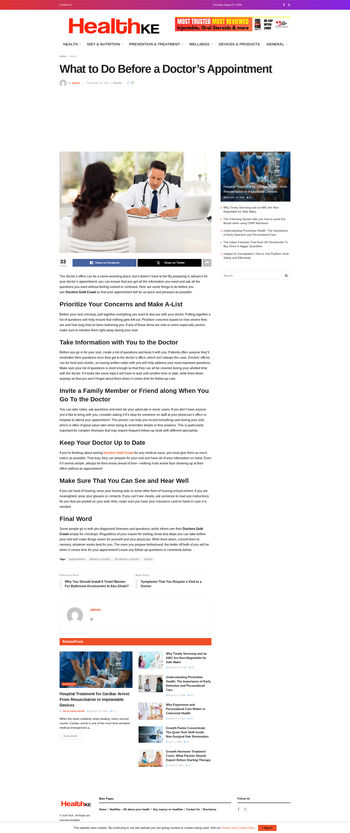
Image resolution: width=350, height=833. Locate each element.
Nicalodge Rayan (74, 711)
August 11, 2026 (177, 667)
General (275, 44)
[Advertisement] (175, 117)
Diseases (69, 684)
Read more (70, 736)
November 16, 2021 (98, 82)
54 (192, 667)
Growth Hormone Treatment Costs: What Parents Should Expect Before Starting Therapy (188, 756)
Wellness (199, 44)
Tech (71, 815)
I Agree (267, 827)
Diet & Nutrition (103, 44)
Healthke (75, 820)
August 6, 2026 (176, 695)
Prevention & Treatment (154, 44)
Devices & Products (239, 44)
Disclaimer (209, 809)
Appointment (77, 559)
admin (76, 82)
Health (70, 44)
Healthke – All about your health (130, 809)
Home (63, 56)
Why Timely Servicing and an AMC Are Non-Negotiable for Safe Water (186, 658)
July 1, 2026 (174, 742)
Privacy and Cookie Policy (238, 827)
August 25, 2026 (98, 711)
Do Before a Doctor (127, 559)
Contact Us (66, 4)
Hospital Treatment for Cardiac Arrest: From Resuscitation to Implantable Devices (95, 699)
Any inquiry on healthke (168, 809)
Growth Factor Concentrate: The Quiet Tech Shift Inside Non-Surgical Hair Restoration (187, 732)
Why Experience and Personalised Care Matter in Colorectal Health (185, 709)
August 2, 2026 (176, 718)
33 (191, 718)
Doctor (148, 559)
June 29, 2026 (175, 765)
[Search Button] (286, 276)
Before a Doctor (100, 559)
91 (113, 711)
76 (191, 695)
